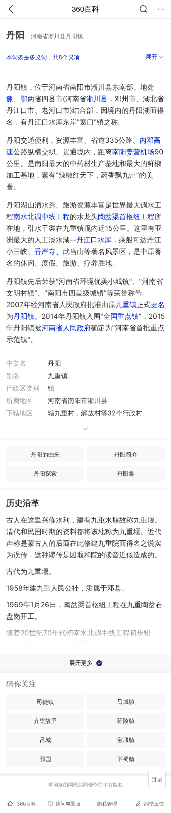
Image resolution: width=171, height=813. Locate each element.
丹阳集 (125, 473)
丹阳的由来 (45, 454)
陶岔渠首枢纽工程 (126, 216)
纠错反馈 (154, 804)
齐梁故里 (45, 720)
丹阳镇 (23, 316)
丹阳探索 (45, 473)
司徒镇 (45, 701)
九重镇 (126, 304)
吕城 (45, 739)
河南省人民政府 (66, 328)
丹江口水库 (94, 240)
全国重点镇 (121, 316)
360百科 (85, 9)
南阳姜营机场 (133, 152)
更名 (158, 304)
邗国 (45, 758)
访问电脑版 (68, 804)
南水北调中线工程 (41, 216)
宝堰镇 (125, 739)
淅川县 (96, 99)
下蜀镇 (125, 758)
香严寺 (45, 251)
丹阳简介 (125, 454)
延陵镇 (125, 720)
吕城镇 (125, 701)
